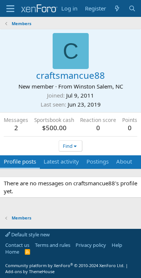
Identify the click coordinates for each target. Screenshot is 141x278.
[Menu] (10, 8)
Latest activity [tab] (61, 161)
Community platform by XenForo (64, 265)
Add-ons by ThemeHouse (30, 271)
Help (117, 245)
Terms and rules (52, 245)
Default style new (30, 234)
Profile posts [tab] (20, 161)
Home (12, 251)
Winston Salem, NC (98, 86)
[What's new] (117, 8)
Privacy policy (91, 245)
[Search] (132, 8)
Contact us (17, 245)
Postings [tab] (97, 161)
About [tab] (124, 161)
